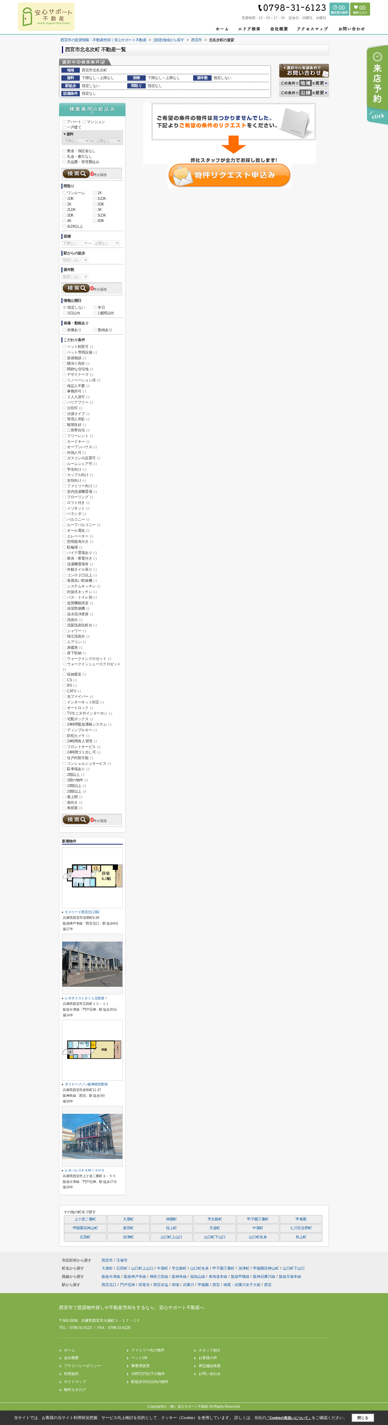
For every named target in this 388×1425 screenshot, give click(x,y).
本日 (101, 307)
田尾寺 (144, 1285)
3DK (70, 215)
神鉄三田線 (159, 1276)
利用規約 (71, 1374)
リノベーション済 (83, 380)
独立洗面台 (78, 636)
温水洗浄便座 (80, 614)
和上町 (301, 1237)
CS (71, 680)
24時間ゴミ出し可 (83, 752)
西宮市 (107, 1260)
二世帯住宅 (78, 430)
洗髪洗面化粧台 (82, 625)
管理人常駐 (78, 419)
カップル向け (80, 475)
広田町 (85, 1237)
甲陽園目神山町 (85, 1228)
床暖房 (74, 647)
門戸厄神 (127, 1285)
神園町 (171, 1219)
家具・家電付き (82, 558)
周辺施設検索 (210, 1366)
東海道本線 (218, 1276)
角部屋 (74, 808)
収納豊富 (76, 674)
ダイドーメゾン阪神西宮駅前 (86, 1084)
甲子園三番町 (258, 1219)
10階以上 (76, 786)
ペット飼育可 (80, 346)
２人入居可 (78, 397)
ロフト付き (78, 502)
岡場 (175, 1285)
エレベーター (80, 536)
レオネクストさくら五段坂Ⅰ (86, 998)
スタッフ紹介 (210, 1350)
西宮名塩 (160, 1285)
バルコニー (78, 519)
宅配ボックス (80, 719)
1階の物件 (77, 780)
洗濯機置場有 (80, 564)
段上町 (171, 1228)
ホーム (69, 1350)
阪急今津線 (111, 1276)
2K (69, 204)
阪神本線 (180, 1276)
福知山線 (198, 1276)
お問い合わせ (210, 1374)
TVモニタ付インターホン (89, 713)
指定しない (76, 307)
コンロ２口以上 (82, 575)
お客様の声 (208, 1358)
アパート (74, 122)
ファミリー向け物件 (147, 1350)
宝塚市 (122, 1260)
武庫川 (188, 1285)
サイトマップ (75, 1382)
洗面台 (74, 620)
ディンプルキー (82, 730)
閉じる (362, 1418)
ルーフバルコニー (83, 525)
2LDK (71, 209)
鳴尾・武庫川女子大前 (242, 1285)
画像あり (74, 330)
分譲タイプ (78, 414)
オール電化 (78, 530)
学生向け (76, 469)
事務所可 (76, 391)
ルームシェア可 (82, 464)
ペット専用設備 (82, 352)
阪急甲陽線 (241, 1276)
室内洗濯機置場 (82, 491)
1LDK (101, 198)
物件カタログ (75, 1389)
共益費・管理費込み (83, 162)
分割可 (74, 408)
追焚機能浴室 (80, 603)
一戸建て (74, 127)
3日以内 (73, 313)
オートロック (80, 708)
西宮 (216, 1285)
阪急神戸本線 (135, 1276)
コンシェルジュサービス (89, 763)
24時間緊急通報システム (89, 724)
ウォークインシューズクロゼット (92, 666)
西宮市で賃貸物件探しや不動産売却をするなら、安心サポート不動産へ (132, 1307)
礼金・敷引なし (79, 156)
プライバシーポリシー (82, 1366)
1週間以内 (106, 313)
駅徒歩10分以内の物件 (149, 1382)
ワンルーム (76, 193)
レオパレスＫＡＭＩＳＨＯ (85, 1170)
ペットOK (139, 1358)
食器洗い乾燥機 (82, 580)
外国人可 (76, 452)
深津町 (128, 1237)
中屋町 (258, 1228)
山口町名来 (258, 1237)
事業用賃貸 (140, 1366)
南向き (74, 802)
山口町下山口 (215, 1237)
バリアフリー (80, 402)
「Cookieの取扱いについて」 (289, 1418)
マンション (96, 122)
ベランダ (76, 514)
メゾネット (78, 508)
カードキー (78, 441)
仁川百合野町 (301, 1228)
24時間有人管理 (82, 741)
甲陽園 (203, 1285)
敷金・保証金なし (81, 151)
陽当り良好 (78, 363)
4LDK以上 (75, 226)
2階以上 (75, 774)
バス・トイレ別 (82, 597)
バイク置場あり (82, 553)
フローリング (80, 497)
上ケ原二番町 (85, 1219)
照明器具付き (80, 541)
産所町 (128, 1228)
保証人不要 (78, 386)
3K (99, 209)
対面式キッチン (82, 592)
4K (69, 221)
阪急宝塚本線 (290, 1276)
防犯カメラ (78, 736)
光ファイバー (80, 696)
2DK (100, 204)
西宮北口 (109, 1285)
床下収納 (76, 653)
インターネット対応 (85, 702)
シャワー (76, 631)
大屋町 (128, 1219)
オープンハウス (82, 447)
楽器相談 (76, 358)
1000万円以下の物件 (148, 1374)
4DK (100, 221)
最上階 (74, 797)
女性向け (76, 480)
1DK (70, 198)
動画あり (105, 330)
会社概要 (71, 1358)
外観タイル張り (82, 569)
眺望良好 (76, 425)
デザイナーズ (80, 374)
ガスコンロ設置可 (83, 458)
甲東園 (301, 1219)
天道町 (214, 1228)
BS (71, 685)
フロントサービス (83, 747)
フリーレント (80, 436)
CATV (74, 691)
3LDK (101, 215)
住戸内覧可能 (80, 758)
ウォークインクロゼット (89, 659)
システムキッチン (83, 586)
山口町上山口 (171, 1237)
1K (99, 193)
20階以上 (76, 791)
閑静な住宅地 (80, 369)
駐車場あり (78, 769)
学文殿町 (215, 1219)
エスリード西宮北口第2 (82, 912)
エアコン (76, 642)
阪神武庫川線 (264, 1276)
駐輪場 (74, 547)
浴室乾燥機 (78, 608)
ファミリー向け (82, 486)
